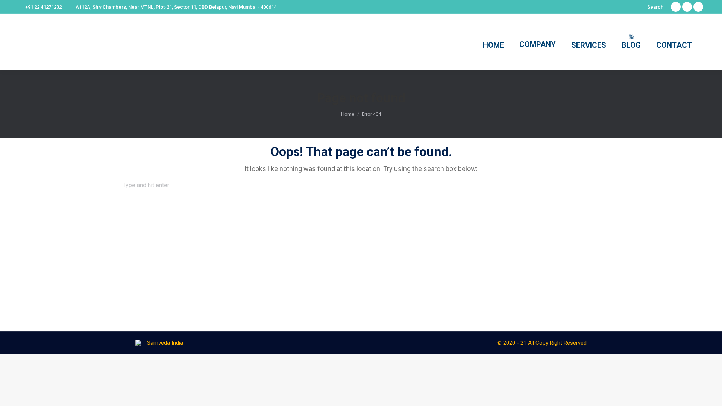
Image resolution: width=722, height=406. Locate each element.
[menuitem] (493, 41)
